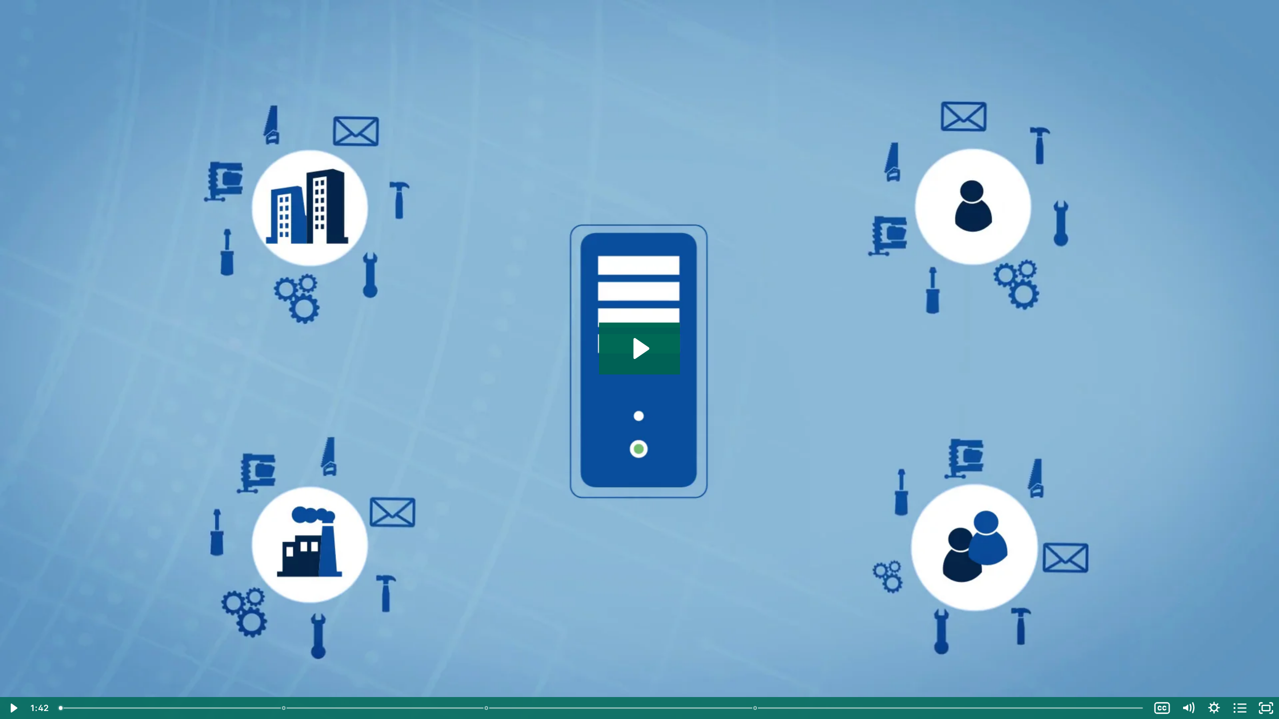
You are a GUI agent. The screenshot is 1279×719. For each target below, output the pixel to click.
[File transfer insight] (755, 708)
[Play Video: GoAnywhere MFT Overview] (639, 348)
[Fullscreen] (1266, 708)
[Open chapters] (1240, 708)
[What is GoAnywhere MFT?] (60, 708)
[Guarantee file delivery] (486, 708)
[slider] (601, 708)
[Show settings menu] (1214, 708)
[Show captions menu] (1162, 708)
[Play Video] (13, 708)
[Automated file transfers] (283, 708)
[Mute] (1188, 708)
